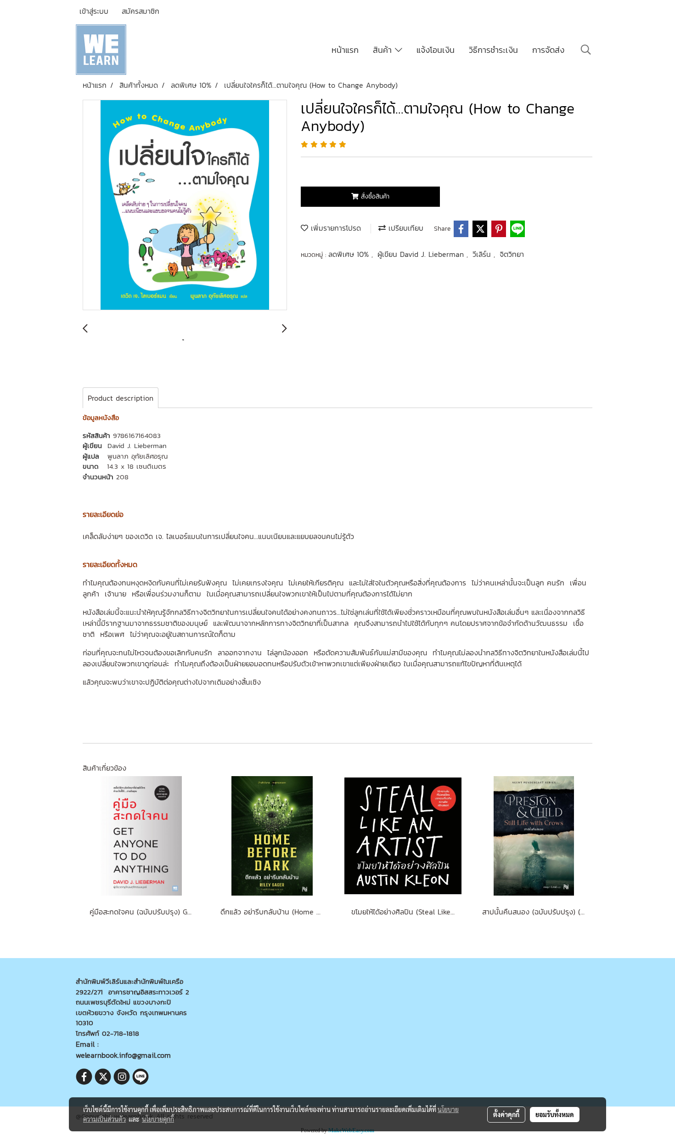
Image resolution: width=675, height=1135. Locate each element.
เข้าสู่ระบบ (93, 11)
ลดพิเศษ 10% (349, 254)
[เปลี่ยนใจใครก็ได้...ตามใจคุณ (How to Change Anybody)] (185, 205)
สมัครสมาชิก (140, 11)
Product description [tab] (120, 397)
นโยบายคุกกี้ (158, 1119)
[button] (586, 49)
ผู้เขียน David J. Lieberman (422, 254)
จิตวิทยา (512, 254)
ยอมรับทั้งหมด (554, 1114)
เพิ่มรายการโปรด (334, 227)
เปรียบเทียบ (404, 227)
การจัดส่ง (548, 50)
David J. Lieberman (137, 445)
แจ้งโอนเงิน (435, 50)
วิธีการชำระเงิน (493, 50)
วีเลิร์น (483, 254)
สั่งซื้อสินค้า (374, 196)
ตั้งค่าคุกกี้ (506, 1114)
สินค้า (384, 50)
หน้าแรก (345, 50)
